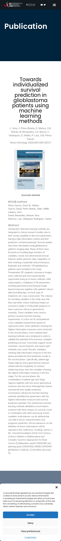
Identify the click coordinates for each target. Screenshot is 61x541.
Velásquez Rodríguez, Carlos (37, 219)
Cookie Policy (30, 537)
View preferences (30, 531)
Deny (30, 523)
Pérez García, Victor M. (19, 205)
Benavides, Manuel (24, 215)
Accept (30, 514)
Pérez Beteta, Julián (32, 208)
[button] (56, 487)
